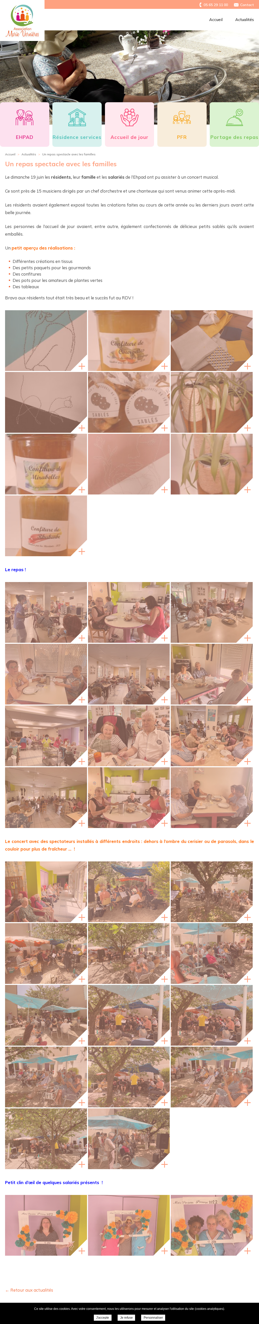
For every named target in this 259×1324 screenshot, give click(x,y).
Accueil (216, 19)
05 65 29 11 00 (216, 5)
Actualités (244, 19)
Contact (247, 5)
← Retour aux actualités (29, 1290)
